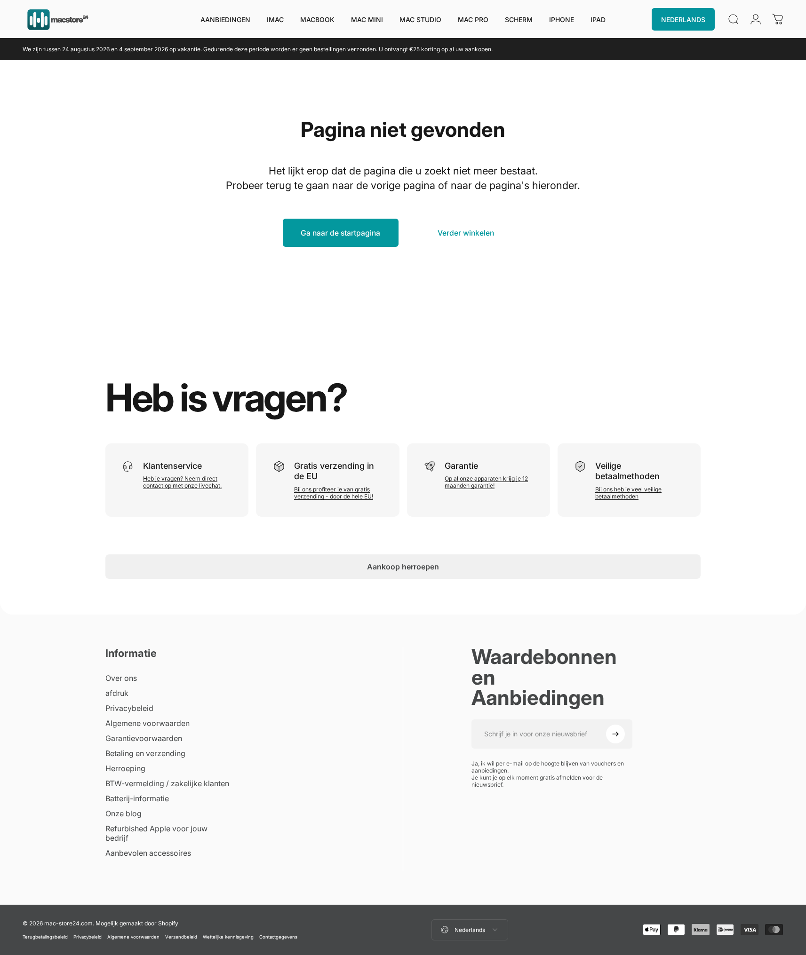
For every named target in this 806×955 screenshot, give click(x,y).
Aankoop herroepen (403, 566)
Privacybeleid (129, 708)
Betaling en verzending (145, 753)
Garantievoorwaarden (143, 738)
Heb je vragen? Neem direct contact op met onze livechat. (182, 482)
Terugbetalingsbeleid (45, 936)
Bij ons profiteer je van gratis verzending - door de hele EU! (333, 493)
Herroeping (125, 768)
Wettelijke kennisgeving (228, 936)
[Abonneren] (615, 734)
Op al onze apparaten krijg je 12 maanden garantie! (486, 482)
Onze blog (123, 813)
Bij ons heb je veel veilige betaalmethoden (628, 493)
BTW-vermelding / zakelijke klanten (167, 783)
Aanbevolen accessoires (148, 853)
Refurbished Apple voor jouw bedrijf (156, 833)
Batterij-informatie (137, 798)
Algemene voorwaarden (147, 723)
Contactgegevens (278, 936)
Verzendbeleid (181, 936)
